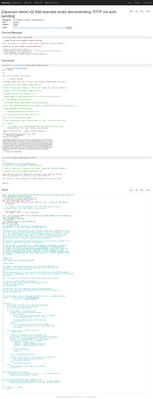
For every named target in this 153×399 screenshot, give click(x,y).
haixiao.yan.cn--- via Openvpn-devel (14, 65)
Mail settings (147, 3)
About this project (53, 3)
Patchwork (6, 2)
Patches (29, 3)
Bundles (39, 3)
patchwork (59, 397)
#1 (48, 65)
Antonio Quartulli (7, 158)
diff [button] (136, 11)
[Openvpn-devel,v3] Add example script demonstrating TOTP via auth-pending (39, 28)
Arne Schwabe (7, 37)
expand (68, 28)
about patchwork (92, 397)
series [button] (148, 11)
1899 (131, 11)
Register (137, 3)
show (15, 25)
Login (129, 3)
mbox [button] (142, 11)
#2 (36, 158)
